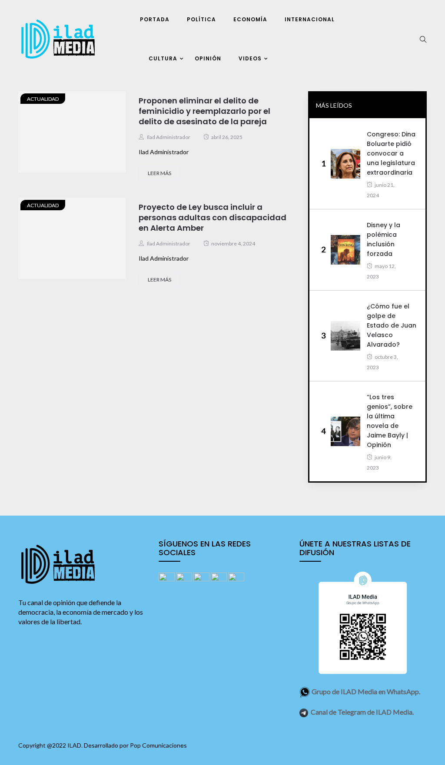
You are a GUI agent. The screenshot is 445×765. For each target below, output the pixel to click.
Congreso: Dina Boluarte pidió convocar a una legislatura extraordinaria (391, 153)
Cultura (163, 58)
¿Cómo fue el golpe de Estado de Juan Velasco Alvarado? (391, 325)
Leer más (159, 173)
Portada (154, 19)
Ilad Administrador (168, 137)
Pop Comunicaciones (158, 745)
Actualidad (43, 99)
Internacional (310, 19)
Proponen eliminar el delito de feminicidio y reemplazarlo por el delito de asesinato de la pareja (204, 111)
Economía (250, 19)
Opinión (208, 58)
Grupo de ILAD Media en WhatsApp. (366, 691)
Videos (250, 58)
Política (201, 19)
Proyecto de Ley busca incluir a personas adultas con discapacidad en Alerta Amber (212, 217)
